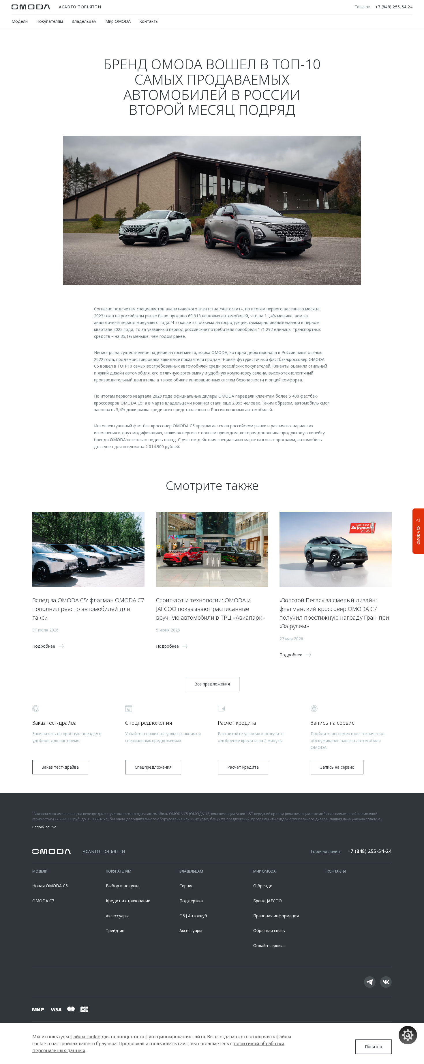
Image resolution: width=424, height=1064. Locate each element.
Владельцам (84, 21)
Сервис (186, 885)
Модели (20, 21)
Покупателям (49, 21)
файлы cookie (85, 1036)
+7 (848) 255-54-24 (393, 7)
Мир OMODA (118, 21)
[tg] (370, 982)
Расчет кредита (243, 767)
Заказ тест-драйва (60, 767)
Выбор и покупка (123, 885)
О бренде (262, 885)
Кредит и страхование (128, 900)
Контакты (149, 21)
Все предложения (212, 684)
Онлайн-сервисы (269, 945)
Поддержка (191, 900)
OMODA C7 (43, 900)
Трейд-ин (115, 930)
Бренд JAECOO (267, 900)
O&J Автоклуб (193, 915)
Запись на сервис (337, 767)
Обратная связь (269, 930)
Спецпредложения (153, 767)
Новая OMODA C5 (50, 885)
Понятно (373, 1046)
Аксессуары (117, 915)
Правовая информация (276, 915)
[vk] (386, 982)
